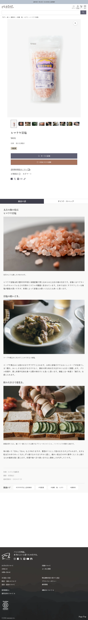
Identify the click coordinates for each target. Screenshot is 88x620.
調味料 (13, 17)
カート (81, 8)
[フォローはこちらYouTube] (28, 559)
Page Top (82, 617)
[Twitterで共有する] (15, 179)
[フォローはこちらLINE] (24, 559)
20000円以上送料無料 (24, 487)
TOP (3, 17)
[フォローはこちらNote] (31, 559)
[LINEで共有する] (18, 179)
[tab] (22, 201)
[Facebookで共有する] (12, 179)
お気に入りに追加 (45, 162)
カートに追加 (45, 156)
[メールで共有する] (21, 179)
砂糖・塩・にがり (22, 17)
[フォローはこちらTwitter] (21, 559)
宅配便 (42, 487)
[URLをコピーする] (25, 179)
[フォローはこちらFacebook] (18, 559)
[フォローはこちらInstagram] (15, 559)
